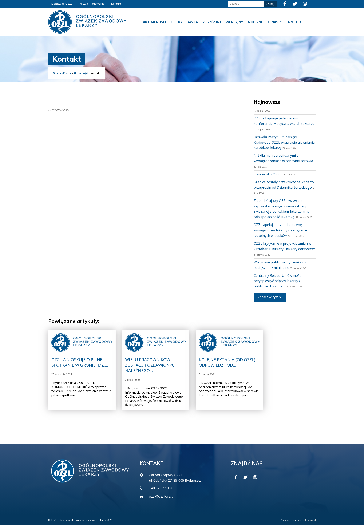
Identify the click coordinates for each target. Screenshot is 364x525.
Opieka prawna (184, 22)
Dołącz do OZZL (61, 3)
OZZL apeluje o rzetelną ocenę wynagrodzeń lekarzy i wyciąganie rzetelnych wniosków (280, 230)
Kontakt (116, 3)
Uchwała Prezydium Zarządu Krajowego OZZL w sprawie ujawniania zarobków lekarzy (284, 142)
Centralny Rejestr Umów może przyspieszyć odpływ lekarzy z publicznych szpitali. (277, 281)
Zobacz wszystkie (270, 297)
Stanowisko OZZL (267, 174)
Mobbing (255, 22)
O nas (273, 22)
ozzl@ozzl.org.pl (161, 496)
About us (296, 22)
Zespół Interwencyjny (223, 22)
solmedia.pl (309, 519)
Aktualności (154, 22)
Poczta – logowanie (91, 3)
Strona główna (61, 73)
